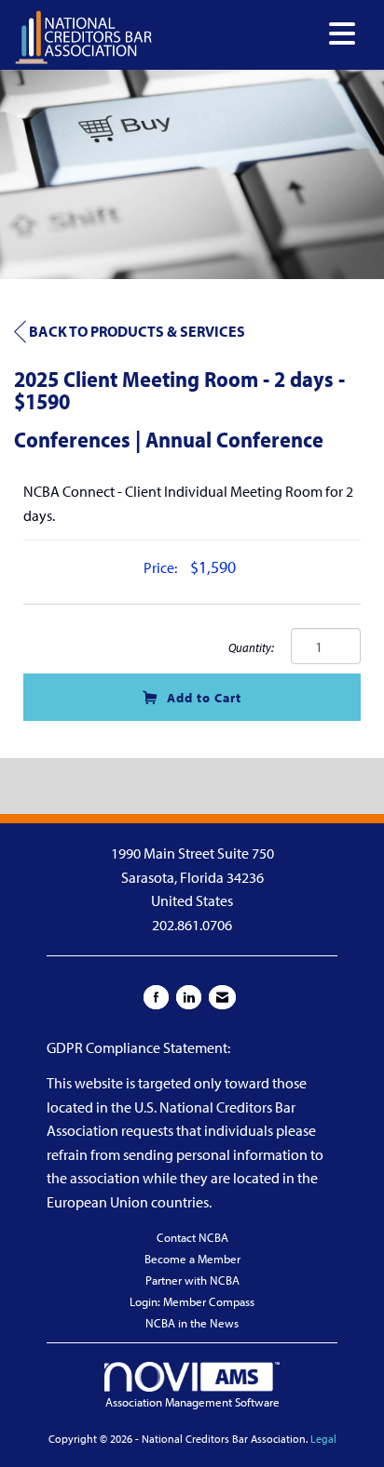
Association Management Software (192, 1401)
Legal (323, 1439)
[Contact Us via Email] (222, 997)
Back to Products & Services (137, 331)
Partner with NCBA (192, 1280)
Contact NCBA (192, 1237)
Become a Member (192, 1258)
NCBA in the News (192, 1322)
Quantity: (251, 647)
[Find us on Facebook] (156, 997)
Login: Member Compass (192, 1301)
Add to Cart (204, 697)
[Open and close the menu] (259, 34)
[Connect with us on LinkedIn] (188, 997)
